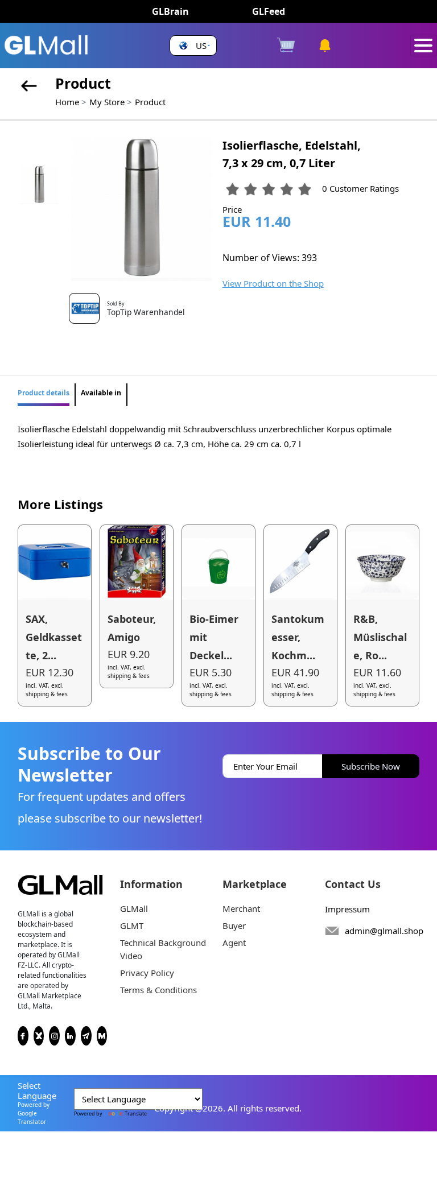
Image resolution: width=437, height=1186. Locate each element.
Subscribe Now (370, 766)
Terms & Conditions (158, 989)
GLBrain (170, 11)
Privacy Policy (147, 972)
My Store (107, 102)
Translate (136, 1113)
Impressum (347, 909)
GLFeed (268, 11)
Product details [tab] (43, 393)
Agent (234, 942)
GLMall (134, 908)
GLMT (131, 925)
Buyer (234, 925)
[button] (193, 45)
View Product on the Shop (273, 283)
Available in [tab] (101, 393)
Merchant (241, 908)
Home (67, 102)
